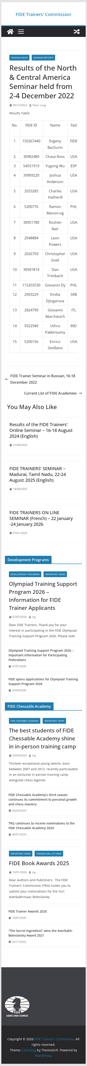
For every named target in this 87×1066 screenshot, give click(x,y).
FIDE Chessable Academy (25, 720)
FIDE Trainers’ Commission (43, 14)
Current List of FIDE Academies (50, 393)
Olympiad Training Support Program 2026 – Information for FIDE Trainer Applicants (43, 595)
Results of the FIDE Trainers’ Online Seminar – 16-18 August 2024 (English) (41, 430)
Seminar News (19, 57)
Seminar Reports (43, 57)
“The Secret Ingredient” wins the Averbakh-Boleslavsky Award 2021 (40, 933)
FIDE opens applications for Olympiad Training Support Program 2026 (43, 681)
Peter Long (39, 105)
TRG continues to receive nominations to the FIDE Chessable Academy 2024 (41, 825)
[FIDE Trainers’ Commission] (10, 31)
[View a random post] (76, 31)
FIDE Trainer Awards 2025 (27, 911)
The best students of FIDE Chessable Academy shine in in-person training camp (42, 738)
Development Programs (25, 574)
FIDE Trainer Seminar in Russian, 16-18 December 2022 (42, 379)
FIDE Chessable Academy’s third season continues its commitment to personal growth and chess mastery (42, 799)
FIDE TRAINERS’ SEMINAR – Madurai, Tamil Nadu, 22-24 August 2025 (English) (37, 474)
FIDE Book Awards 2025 (39, 863)
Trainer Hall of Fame (48, 853)
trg (34, 617)
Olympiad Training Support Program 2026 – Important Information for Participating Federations (41, 655)
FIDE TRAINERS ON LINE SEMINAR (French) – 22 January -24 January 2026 (41, 518)
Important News (55, 574)
